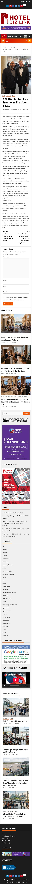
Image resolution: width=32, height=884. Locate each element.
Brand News (4, 365)
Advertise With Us (7, 840)
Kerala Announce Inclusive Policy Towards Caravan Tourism (7, 236)
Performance (20, 396)
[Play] (4, 686)
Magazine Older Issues (9, 592)
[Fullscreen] (27, 686)
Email (5, 286)
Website (5, 292)
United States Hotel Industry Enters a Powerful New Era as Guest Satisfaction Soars (15, 401)
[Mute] (25, 686)
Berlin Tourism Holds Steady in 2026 (12, 513)
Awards (4, 556)
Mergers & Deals (7, 598)
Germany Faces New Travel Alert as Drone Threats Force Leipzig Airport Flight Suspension (14, 523)
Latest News (6, 586)
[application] (16, 680)
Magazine (5, 589)
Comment (6, 257)
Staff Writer (7, 109)
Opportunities (6, 611)
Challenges (5, 562)
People (13, 95)
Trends (4, 632)
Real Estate (5, 620)
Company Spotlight (7, 565)
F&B (3, 580)
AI (1, 396)
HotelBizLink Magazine (8, 836)
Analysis (5, 396)
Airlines (4, 549)
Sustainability (7, 334)
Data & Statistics (7, 571)
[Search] (27, 40)
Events (4, 577)
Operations (8, 95)
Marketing (5, 595)
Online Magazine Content (9, 605)
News (3, 95)
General (4, 583)
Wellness (5, 635)
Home (3, 834)
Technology (27, 396)
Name (5, 280)
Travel (4, 629)
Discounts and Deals (8, 574)
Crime (4, 568)
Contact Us (5, 838)
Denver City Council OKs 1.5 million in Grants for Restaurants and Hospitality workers (24, 237)
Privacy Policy (6, 843)
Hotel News (13, 342)
